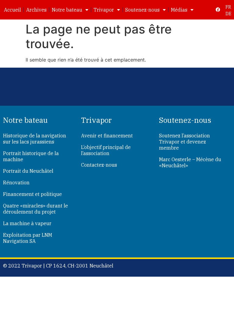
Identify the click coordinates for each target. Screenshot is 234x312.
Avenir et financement (107, 136)
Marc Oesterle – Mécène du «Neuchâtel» (190, 162)
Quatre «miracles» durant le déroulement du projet (35, 209)
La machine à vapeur (27, 223)
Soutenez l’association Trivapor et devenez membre (184, 142)
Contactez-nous (99, 165)
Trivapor (104, 10)
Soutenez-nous (142, 10)
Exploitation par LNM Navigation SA (27, 238)
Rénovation (16, 182)
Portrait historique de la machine (31, 156)
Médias (179, 10)
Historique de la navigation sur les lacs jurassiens (34, 139)
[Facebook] (218, 9)
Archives (36, 10)
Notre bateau (67, 10)
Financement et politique (32, 194)
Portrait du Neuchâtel (28, 171)
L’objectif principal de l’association (106, 150)
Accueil (12, 10)
